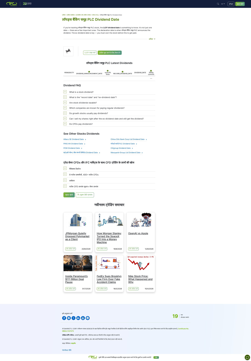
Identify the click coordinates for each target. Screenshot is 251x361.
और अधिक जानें (70, 249)
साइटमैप (73, 343)
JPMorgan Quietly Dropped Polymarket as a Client (77, 236)
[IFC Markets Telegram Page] (88, 318)
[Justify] (218, 3)
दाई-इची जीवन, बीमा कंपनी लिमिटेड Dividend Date (80, 152)
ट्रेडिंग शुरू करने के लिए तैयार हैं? (109, 53)
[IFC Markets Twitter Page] (73, 318)
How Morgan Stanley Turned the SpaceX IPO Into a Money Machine (109, 238)
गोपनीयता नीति (66, 350)
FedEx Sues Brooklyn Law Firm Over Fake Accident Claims (109, 279)
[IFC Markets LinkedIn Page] (78, 318)
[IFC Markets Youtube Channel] (83, 318)
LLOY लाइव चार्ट (90, 53)
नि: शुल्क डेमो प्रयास (84, 195)
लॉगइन (231, 4)
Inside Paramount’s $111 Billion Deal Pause (76, 279)
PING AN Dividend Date (73, 144)
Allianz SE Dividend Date (73, 139)
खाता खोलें (240, 4)
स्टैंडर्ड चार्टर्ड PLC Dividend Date (123, 144)
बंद (156, 357)
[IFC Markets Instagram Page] (69, 318)
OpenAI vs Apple (138, 233)
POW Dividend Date (71, 148)
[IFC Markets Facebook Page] (64, 318)
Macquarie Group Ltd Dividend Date (126, 152)
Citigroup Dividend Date (121, 148)
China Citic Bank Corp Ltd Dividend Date (128, 139)
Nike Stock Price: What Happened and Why (140, 279)
